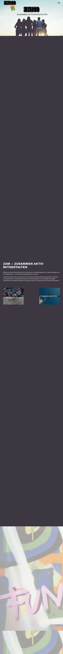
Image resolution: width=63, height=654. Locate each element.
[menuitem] (58, 3)
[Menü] (58, 3)
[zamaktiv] (10, 3)
